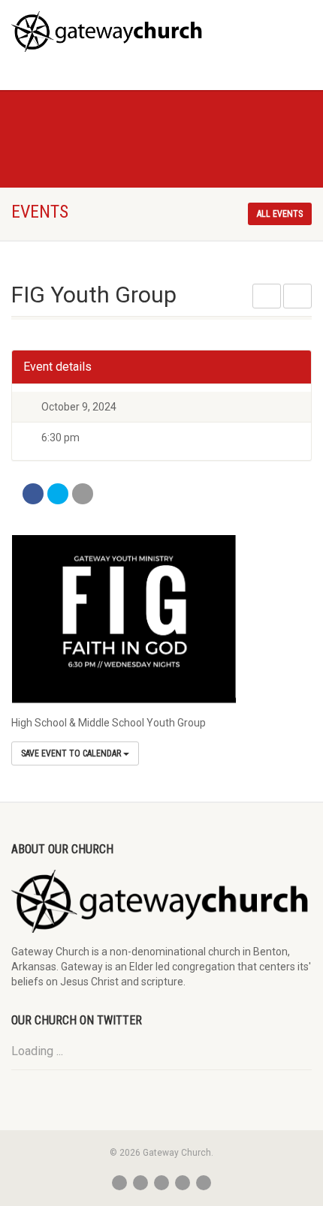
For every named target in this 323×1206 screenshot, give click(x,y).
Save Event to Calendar (72, 753)
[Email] (82, 493)
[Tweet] (57, 493)
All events (280, 214)
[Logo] (107, 31)
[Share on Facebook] (33, 493)
